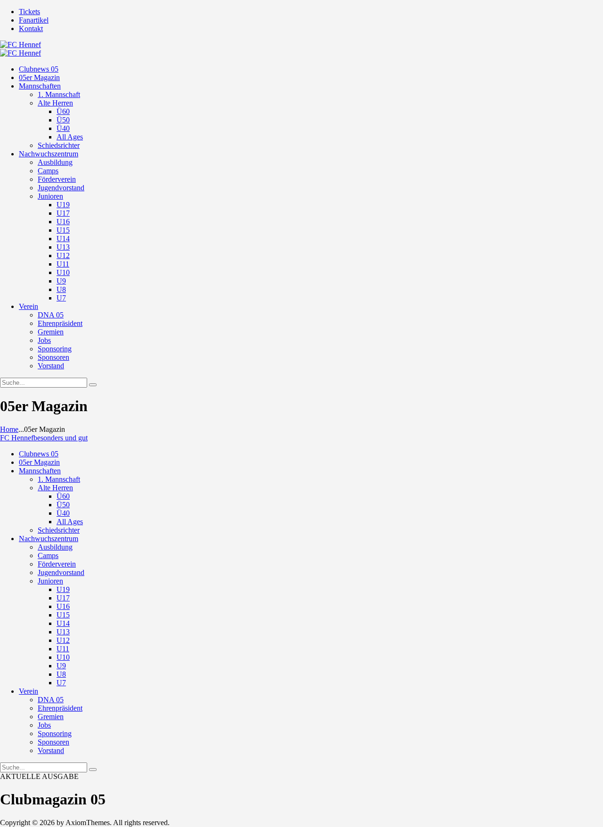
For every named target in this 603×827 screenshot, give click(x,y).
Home (9, 429)
